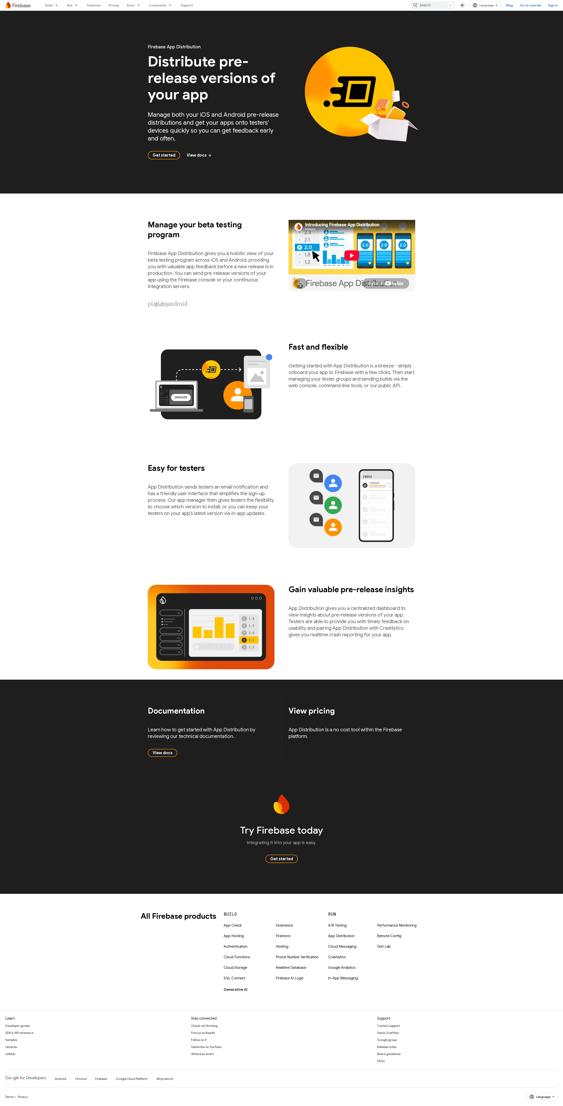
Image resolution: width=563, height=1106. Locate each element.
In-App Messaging (343, 978)
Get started (164, 155)
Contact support (388, 1026)
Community (157, 5)
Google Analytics (342, 967)
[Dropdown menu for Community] (171, 5)
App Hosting (234, 936)
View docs (199, 155)
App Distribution (341, 936)
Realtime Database (291, 967)
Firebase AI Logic (290, 978)
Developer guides (17, 1026)
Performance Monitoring (397, 925)
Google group (387, 1040)
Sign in (553, 5)
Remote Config (389, 936)
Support (187, 5)
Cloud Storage (235, 967)
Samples (11, 1040)
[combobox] (433, 5)
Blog (509, 5)
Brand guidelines (388, 1054)
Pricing (114, 5)
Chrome (80, 1079)
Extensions (284, 925)
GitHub (10, 1054)
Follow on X (199, 1040)
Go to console (530, 5)
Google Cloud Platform (132, 1079)
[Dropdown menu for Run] (77, 5)
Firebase (101, 1079)
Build (49, 5)
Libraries (11, 1047)
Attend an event (202, 1054)
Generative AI (235, 989)
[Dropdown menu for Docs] (140, 5)
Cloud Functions (237, 957)
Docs (131, 5)
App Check (233, 925)
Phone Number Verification (297, 957)
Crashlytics (337, 957)
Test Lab (384, 946)
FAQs (381, 1061)
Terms (9, 1097)
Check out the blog (204, 1026)
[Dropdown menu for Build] (58, 5)
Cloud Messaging (342, 946)
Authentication (235, 946)
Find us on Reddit (203, 1033)
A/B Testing (337, 925)
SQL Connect (234, 978)
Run (69, 5)
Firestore (283, 936)
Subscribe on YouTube (206, 1047)
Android (60, 1079)
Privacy (23, 1097)
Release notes (386, 1047)
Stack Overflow (388, 1033)
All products (164, 1079)
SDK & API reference (19, 1033)
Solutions (94, 5)
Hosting (282, 946)
